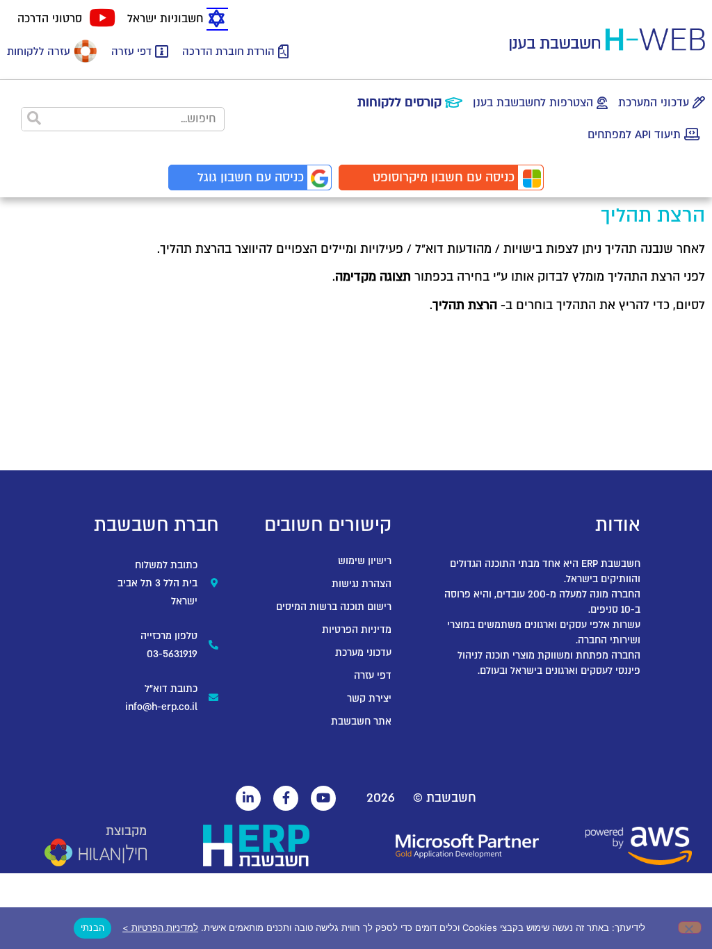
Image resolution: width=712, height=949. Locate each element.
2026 (380, 798)
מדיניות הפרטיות (356, 629)
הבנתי (92, 927)
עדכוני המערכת (653, 102)
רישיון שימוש (364, 561)
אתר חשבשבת (361, 721)
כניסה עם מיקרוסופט (444, 177)
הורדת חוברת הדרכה (228, 51)
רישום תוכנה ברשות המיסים (333, 606)
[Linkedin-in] (248, 798)
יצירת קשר (369, 698)
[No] (690, 927)
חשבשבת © (444, 798)
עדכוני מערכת (363, 652)
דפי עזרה (131, 51)
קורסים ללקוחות (399, 102)
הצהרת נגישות (361, 584)
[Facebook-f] (285, 798)
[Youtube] (323, 798)
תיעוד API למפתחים (634, 134)
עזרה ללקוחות (38, 51)
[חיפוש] (34, 119)
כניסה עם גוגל (250, 177)
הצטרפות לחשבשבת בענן (533, 102)
